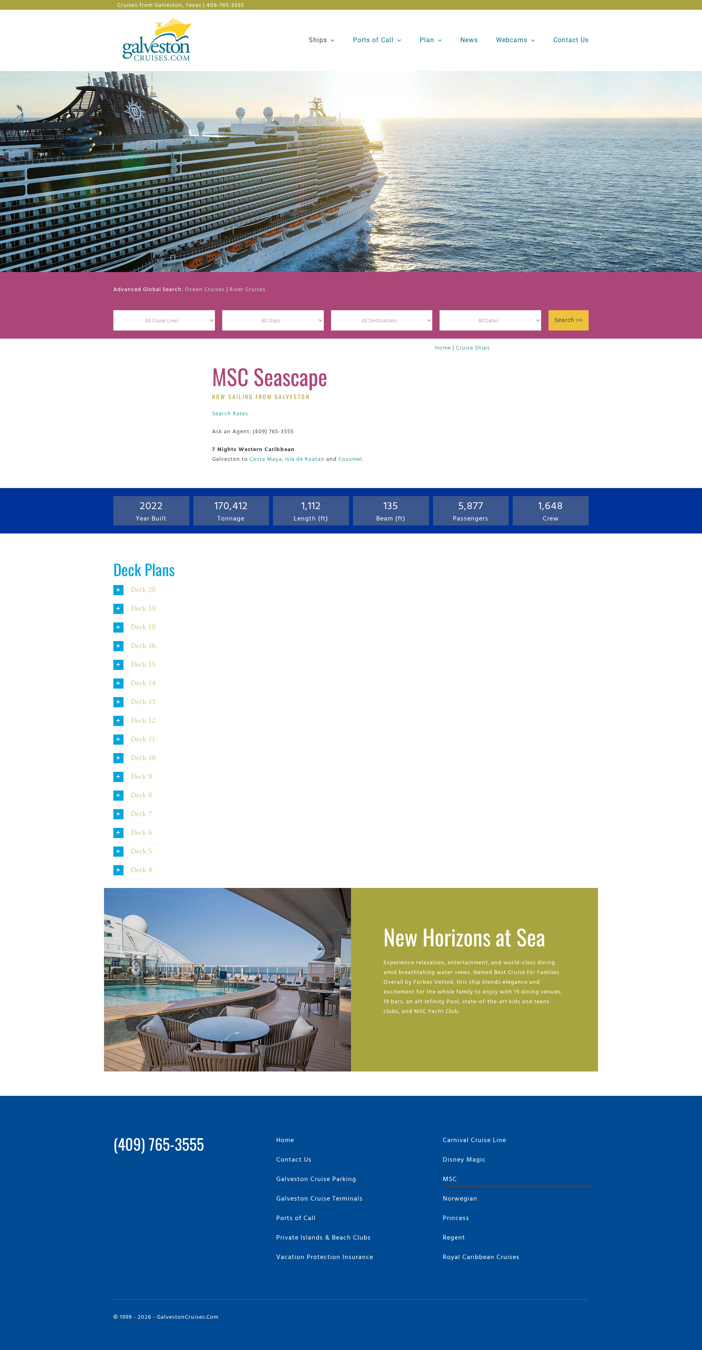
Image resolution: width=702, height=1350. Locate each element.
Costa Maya (265, 458)
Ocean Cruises (205, 289)
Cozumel (350, 458)
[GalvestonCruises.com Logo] (159, 16)
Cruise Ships (473, 347)
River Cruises (248, 289)
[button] (351, 590)
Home (443, 347)
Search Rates (230, 413)
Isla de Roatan (305, 458)
